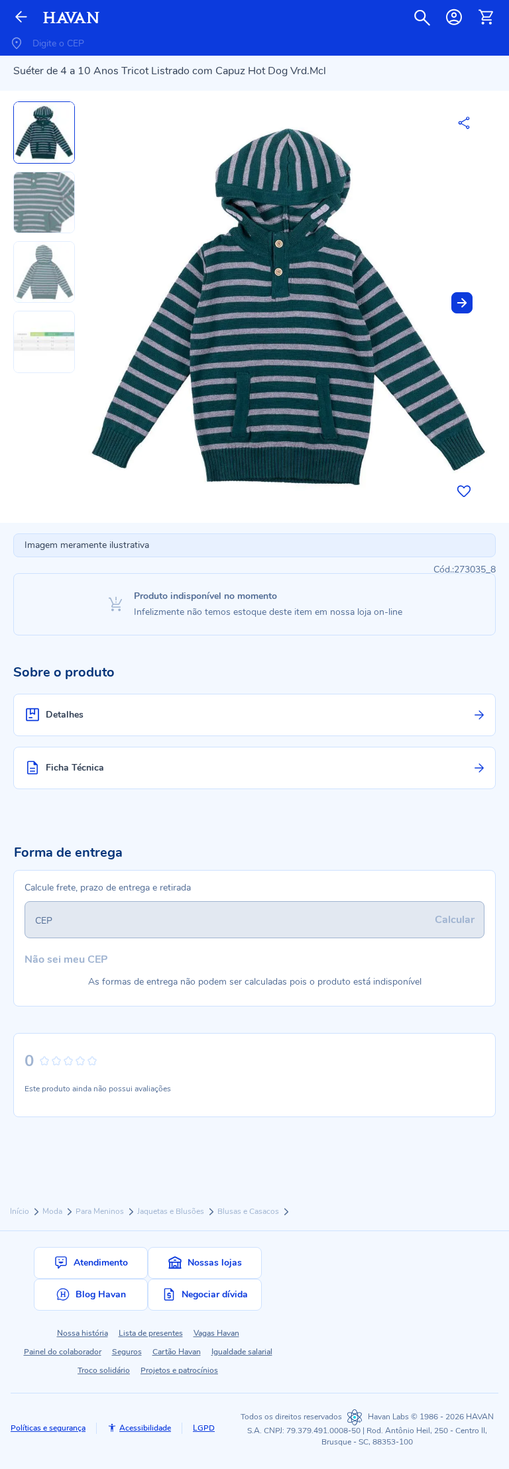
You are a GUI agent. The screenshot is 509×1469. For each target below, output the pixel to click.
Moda (53, 1211)
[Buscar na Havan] (422, 17)
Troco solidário (104, 1370)
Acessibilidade (145, 1428)
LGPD (204, 1428)
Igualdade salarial (241, 1351)
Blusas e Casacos (249, 1211)
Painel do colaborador (62, 1351)
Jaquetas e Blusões (171, 1211)
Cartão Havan (176, 1351)
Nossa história (82, 1333)
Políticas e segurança (48, 1428)
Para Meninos (101, 1211)
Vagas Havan (216, 1333)
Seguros (127, 1351)
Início (20, 1211)
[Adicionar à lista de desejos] (464, 491)
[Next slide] (462, 302)
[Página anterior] (21, 17)
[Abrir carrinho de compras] (486, 17)
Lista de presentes (151, 1333)
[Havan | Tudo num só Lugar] (71, 17)
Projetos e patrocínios (179, 1370)
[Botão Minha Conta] (454, 17)
